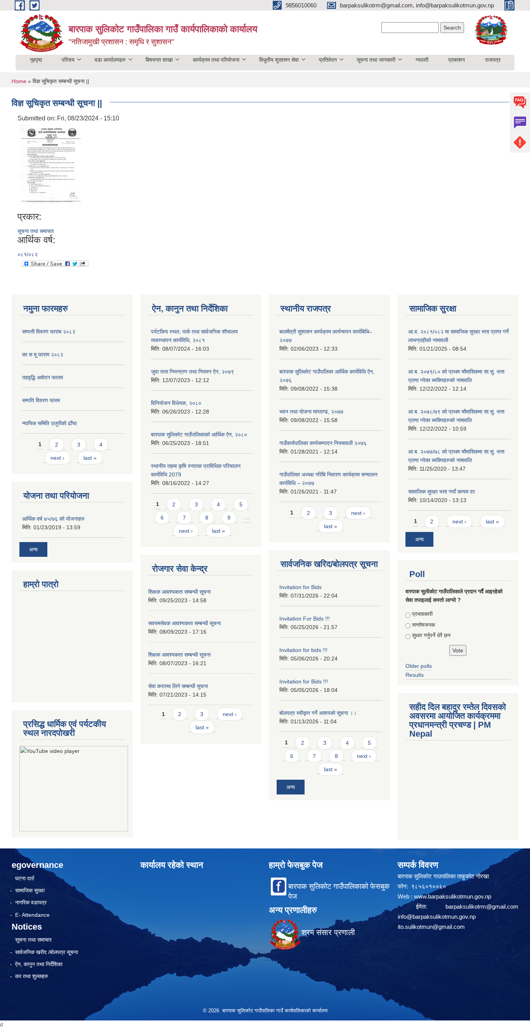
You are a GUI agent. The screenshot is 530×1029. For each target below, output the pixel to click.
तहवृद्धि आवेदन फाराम (42, 377)
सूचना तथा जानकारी (376, 60)
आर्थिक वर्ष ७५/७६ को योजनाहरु (53, 519)
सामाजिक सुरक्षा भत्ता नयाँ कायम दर (441, 491)
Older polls (418, 666)
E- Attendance (32, 915)
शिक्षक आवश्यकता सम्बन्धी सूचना (179, 592)
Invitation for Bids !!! (303, 681)
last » (90, 458)
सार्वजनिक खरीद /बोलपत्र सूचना (46, 952)
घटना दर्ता (24, 878)
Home (19, 81)
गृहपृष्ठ (36, 60)
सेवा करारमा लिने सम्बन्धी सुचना (178, 686)
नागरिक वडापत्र (31, 902)
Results (414, 675)
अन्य (33, 549)
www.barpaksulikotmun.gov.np (453, 896)
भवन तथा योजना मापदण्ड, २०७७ (311, 411)
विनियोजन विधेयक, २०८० (176, 403)
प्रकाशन (456, 60)
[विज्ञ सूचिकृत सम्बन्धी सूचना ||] (50, 166)
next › (57, 458)
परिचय (68, 60)
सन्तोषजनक (423, 625)
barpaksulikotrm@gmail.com (481, 906)
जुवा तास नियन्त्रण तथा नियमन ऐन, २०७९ (192, 371)
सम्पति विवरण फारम (41, 400)
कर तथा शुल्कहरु (31, 976)
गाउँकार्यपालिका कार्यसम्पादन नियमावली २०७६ (323, 443)
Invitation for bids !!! (303, 650)
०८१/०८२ (27, 254)
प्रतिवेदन (328, 60)
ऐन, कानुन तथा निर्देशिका (38, 964)
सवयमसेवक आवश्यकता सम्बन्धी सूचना (184, 623)
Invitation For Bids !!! (304, 618)
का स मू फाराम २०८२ (42, 354)
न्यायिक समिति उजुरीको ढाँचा (49, 423)
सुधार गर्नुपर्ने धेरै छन (431, 635)
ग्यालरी (422, 60)
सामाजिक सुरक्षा (30, 890)
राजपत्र (493, 60)
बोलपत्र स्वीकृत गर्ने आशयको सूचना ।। (318, 713)
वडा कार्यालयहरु (110, 60)
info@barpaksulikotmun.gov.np (437, 916)
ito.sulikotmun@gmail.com (431, 926)
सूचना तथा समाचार (35, 231)
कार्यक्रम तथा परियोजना (216, 60)
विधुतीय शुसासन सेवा (279, 60)
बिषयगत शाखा (159, 60)
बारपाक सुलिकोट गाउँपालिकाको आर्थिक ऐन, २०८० (199, 434)
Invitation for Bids (300, 587)
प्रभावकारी (422, 614)
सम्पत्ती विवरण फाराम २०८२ (48, 332)
